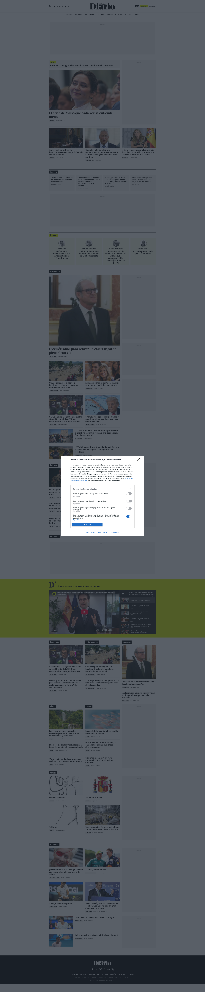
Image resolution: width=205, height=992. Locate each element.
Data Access (102, 532)
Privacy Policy (114, 532)
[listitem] (102, 489)
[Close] (139, 460)
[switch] (129, 493)
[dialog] (102, 496)
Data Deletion (90, 532)
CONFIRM (87, 524)
